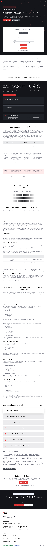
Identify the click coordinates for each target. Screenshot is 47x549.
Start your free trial (7, 20)
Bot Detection (5, 529)
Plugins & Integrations (16, 539)
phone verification (23, 395)
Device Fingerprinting (21, 527)
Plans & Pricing (15, 535)
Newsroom (14, 541)
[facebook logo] (40, 545)
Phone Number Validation (7, 527)
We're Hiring (17, 545)
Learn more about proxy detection (10, 94)
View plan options (23, 32)
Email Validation (20, 524)
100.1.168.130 (27, 195)
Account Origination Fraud (22, 526)
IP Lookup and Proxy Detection (9, 6)
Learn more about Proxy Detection (10, 468)
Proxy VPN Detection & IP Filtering (9, 523)
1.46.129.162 (14, 195)
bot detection (21, 280)
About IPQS (5, 535)
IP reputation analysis (7, 280)
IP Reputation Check (17, 337)
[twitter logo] (41, 545)
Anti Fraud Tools (15, 536)
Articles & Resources (16, 538)
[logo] (23, 513)
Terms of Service (25, 42)
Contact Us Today (23, 482)
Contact (41, 405)
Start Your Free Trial (18, 505)
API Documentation (6, 541)
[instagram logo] (43, 545)
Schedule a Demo (15, 20)
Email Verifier (20, 523)
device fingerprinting (15, 280)
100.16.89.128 (34, 195)
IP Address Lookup (6, 524)
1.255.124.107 (20, 195)
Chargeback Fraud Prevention (23, 529)
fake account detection (30, 280)
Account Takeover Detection (8, 526)
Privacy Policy (31, 42)
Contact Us (5, 536)
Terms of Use (5, 538)
